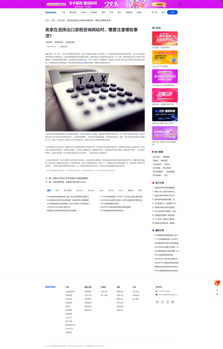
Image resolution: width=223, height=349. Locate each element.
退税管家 (69, 314)
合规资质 (136, 295)
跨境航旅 (88, 302)
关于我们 (136, 291)
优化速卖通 (170, 171)
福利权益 (120, 306)
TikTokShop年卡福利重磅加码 (163, 85)
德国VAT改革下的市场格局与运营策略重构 (70, 178)
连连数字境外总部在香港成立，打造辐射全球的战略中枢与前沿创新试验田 (165, 207)
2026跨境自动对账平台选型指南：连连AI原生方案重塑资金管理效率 (69, 200)
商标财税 (61, 20)
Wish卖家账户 (158, 171)
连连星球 (69, 302)
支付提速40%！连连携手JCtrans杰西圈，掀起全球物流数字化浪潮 (165, 203)
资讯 (119, 12)
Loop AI (68, 317)
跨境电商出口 (59, 42)
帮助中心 (120, 310)
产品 (63, 12)
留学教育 (88, 299)
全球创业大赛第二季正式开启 (163, 123)
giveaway (156, 157)
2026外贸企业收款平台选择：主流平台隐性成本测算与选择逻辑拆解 (122, 200)
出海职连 (129, 12)
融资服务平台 (70, 325)
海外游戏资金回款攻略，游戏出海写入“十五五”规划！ (165, 199)
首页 (50, 12)
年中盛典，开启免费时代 (161, 47)
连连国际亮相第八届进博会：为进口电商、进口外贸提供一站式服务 (165, 215)
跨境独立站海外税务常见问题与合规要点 (62, 210)
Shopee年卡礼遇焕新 (160, 66)
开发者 (83, 12)
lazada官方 (157, 164)
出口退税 (83, 62)
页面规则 (166, 157)
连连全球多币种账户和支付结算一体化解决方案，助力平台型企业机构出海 (165, 195)
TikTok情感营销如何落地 (109, 203)
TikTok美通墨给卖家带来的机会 (111, 210)
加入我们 (136, 299)
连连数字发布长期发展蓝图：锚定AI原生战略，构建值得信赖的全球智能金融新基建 (165, 187)
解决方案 (73, 12)
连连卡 (68, 306)
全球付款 (69, 295)
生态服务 (93, 12)
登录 (163, 12)
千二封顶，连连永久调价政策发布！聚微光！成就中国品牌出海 (165, 219)
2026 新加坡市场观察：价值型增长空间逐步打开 (165, 211)
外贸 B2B (88, 295)
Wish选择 (156, 168)
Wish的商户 (167, 168)
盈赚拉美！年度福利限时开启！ (163, 104)
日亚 (165, 175)
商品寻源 (69, 321)
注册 (172, 12)
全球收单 (69, 299)
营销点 (155, 160)
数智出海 (120, 291)
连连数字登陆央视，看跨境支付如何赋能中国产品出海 (165, 223)
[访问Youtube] (172, 302)
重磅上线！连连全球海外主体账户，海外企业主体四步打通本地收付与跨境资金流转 (165, 191)
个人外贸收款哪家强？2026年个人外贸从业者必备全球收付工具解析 (122, 196)
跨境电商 (88, 291)
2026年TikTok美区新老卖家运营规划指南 (115, 207)
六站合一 (167, 164)
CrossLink (69, 328)
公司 (111, 12)
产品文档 (104, 291)
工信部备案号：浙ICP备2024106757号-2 (71, 346)
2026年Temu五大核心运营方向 (58, 207)
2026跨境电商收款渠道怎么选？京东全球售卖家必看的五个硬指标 (69, 196)
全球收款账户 (70, 291)
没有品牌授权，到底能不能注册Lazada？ (70, 182)
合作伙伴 (120, 302)
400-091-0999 (164, 291)
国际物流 (88, 306)
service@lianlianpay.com (168, 294)
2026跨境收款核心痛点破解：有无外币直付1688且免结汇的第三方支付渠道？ (69, 203)
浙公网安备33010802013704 (94, 346)
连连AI (139, 12)
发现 (103, 12)
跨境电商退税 (70, 42)
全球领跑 (69, 310)
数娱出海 (88, 310)
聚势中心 (120, 299)
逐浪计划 (120, 295)
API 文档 (104, 295)
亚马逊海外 (157, 175)
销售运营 (164, 160)
